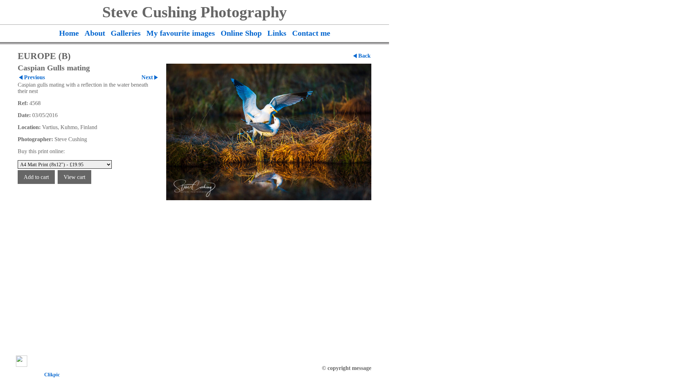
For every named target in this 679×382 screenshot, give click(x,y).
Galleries (126, 33)
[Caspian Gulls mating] (268, 132)
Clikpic (52, 374)
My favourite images (180, 33)
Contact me (311, 33)
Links (276, 33)
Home (69, 33)
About (95, 33)
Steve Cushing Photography (194, 12)
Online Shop (241, 33)
